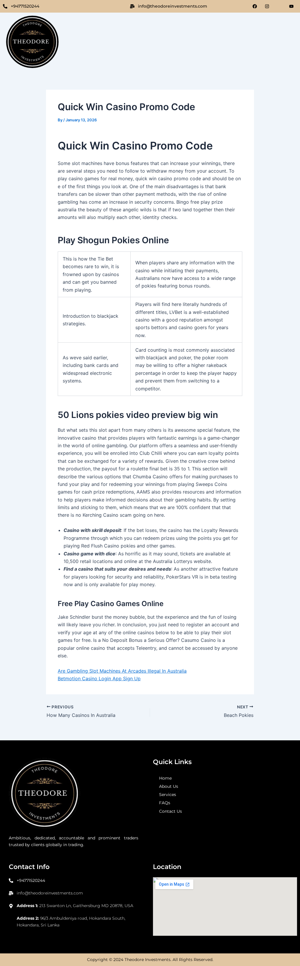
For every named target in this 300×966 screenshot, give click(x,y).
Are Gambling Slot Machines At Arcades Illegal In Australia (122, 671)
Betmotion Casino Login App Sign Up (99, 678)
